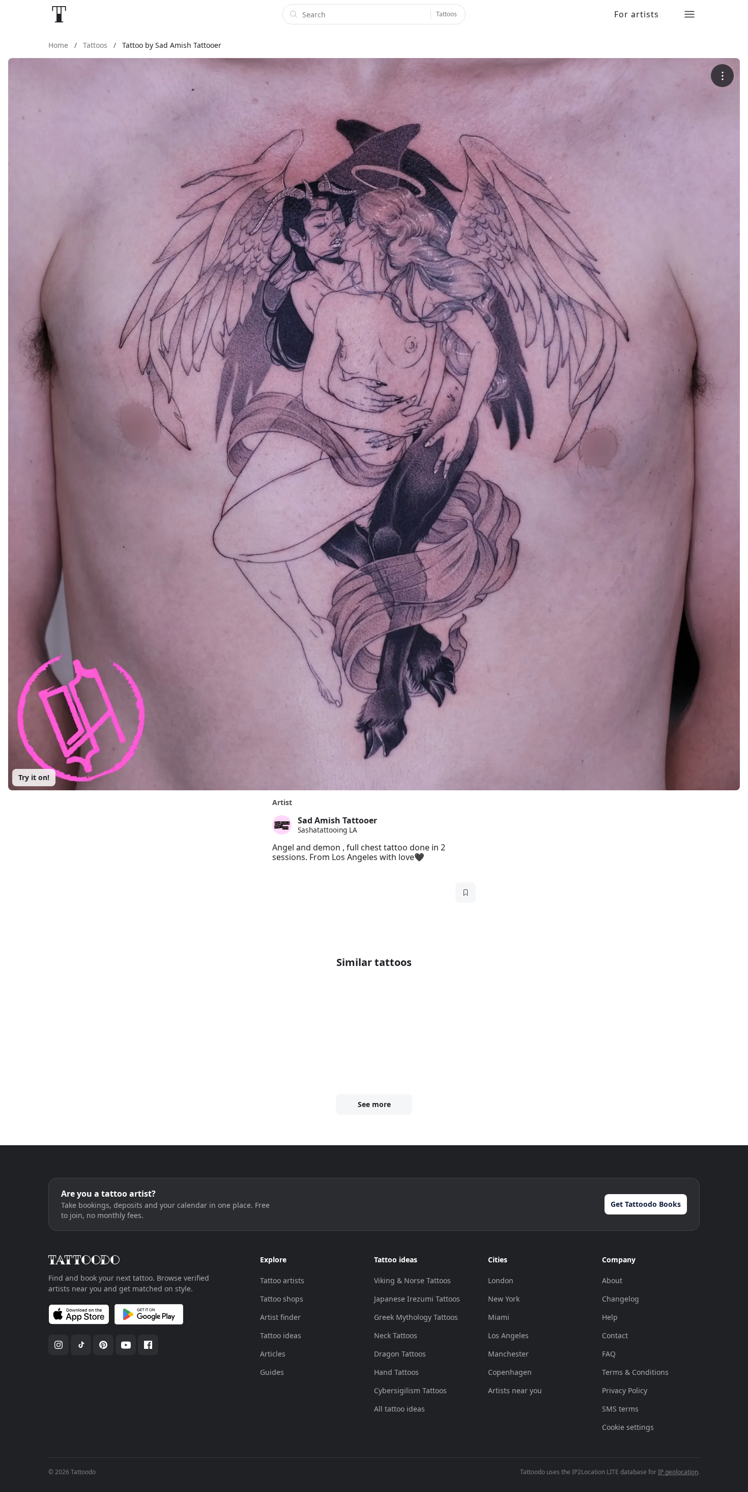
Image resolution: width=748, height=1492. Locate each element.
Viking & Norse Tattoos (412, 1280)
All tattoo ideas (399, 1409)
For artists (636, 14)
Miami (498, 1317)
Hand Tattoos (396, 1372)
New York (504, 1299)
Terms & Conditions (635, 1372)
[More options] (722, 75)
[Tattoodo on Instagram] (58, 1345)
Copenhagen (510, 1372)
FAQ (609, 1354)
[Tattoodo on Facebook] (148, 1345)
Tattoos (446, 14)
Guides (272, 1372)
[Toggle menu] (689, 14)
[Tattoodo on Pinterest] (103, 1345)
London (500, 1280)
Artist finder (280, 1317)
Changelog (620, 1299)
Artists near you (515, 1390)
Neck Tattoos (395, 1335)
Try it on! (33, 777)
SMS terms (620, 1409)
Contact (615, 1335)
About (612, 1280)
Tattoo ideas (280, 1335)
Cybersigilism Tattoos (410, 1390)
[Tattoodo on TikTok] (81, 1345)
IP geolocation (678, 1472)
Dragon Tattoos (400, 1354)
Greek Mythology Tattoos (416, 1317)
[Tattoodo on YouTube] (126, 1345)
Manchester (508, 1354)
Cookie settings (628, 1427)
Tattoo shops (281, 1299)
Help (610, 1317)
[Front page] (59, 14)
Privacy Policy (624, 1390)
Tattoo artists (282, 1280)
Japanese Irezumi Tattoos (417, 1299)
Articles (272, 1354)
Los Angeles (508, 1335)
